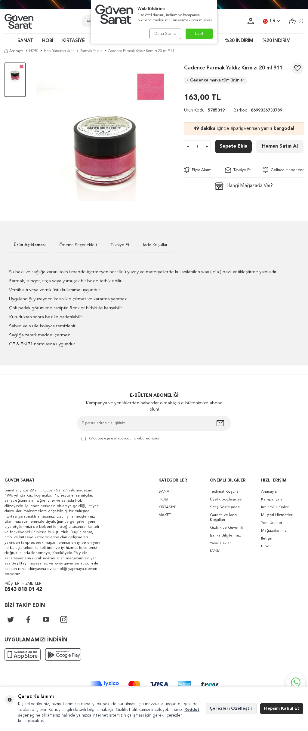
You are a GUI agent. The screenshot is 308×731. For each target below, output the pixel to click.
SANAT (25, 41)
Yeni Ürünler (271, 523)
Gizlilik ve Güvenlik (226, 528)
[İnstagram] (64, 619)
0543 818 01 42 (23, 589)
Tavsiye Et (241, 170)
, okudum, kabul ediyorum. (125, 438)
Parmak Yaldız (91, 51)
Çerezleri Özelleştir (231, 708)
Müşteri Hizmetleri (277, 515)
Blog (265, 546)
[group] (105, 133)
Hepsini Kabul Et (281, 708)
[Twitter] (11, 619)
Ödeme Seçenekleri (78, 245)
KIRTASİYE (73, 41)
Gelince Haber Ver (285, 170)
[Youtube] (46, 619)
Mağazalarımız (274, 531)
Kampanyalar (272, 499)
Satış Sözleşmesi (225, 507)
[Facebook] (28, 619)
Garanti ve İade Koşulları (223, 517)
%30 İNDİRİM (239, 41)
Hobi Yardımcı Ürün (59, 51)
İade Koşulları (155, 245)
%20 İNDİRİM (276, 41)
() (299, 21)
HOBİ (47, 41)
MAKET (165, 515)
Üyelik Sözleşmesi (226, 499)
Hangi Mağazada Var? (249, 185)
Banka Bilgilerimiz (225, 535)
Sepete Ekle (233, 146)
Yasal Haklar (220, 543)
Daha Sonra (165, 34)
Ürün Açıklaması (30, 245)
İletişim (267, 538)
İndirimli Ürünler (274, 507)
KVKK (215, 551)
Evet (199, 34)
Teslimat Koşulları (225, 492)
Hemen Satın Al (280, 146)
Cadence (217, 80)
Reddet (191, 710)
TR (272, 21)
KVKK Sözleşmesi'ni (104, 438)
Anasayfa (16, 51)
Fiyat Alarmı (200, 170)
